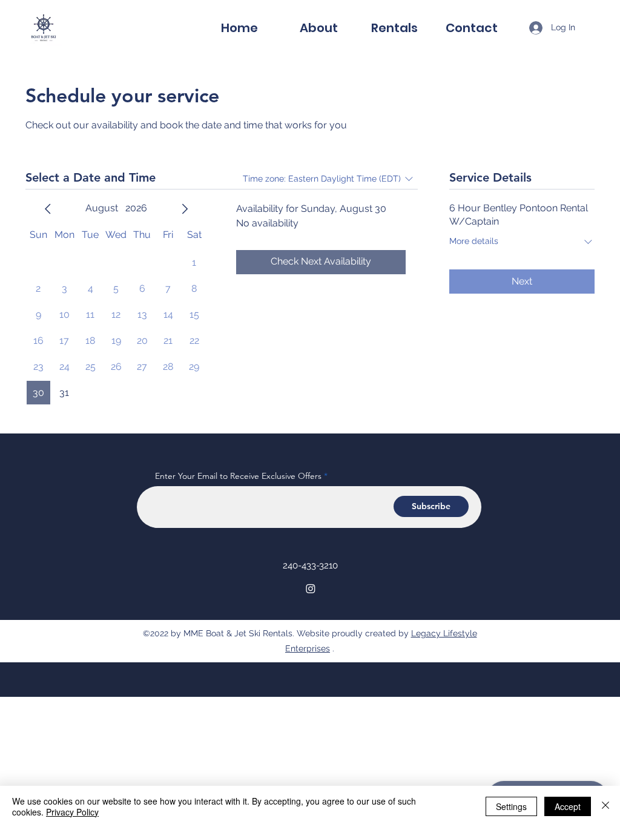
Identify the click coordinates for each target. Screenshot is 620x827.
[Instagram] (311, 588)
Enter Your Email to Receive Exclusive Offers (238, 476)
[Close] (605, 806)
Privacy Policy (72, 812)
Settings (511, 806)
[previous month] (48, 209)
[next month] (184, 209)
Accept (568, 806)
